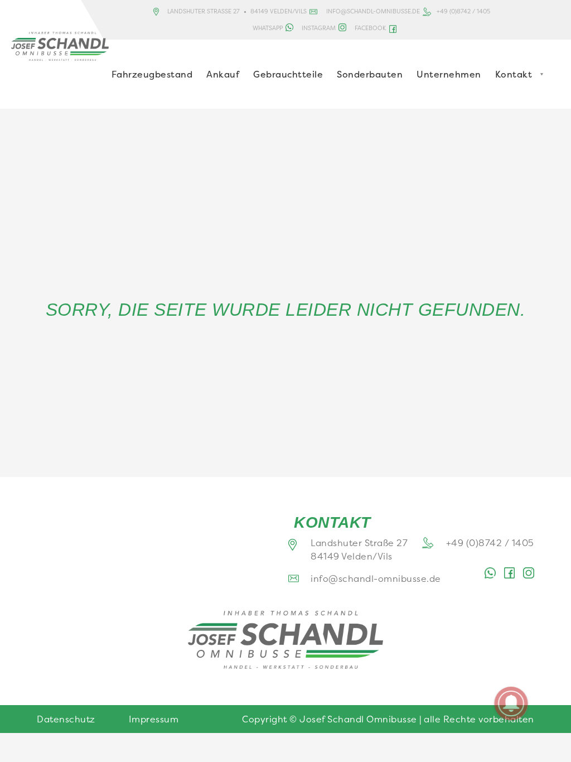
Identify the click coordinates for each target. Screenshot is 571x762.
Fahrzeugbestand (152, 74)
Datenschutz (66, 719)
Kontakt (514, 74)
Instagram (319, 28)
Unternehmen (449, 74)
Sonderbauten (370, 74)
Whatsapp (268, 28)
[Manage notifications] (511, 703)
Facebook (370, 28)
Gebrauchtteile (288, 74)
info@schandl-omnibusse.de (373, 11)
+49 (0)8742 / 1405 (463, 11)
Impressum (154, 719)
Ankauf (222, 74)
